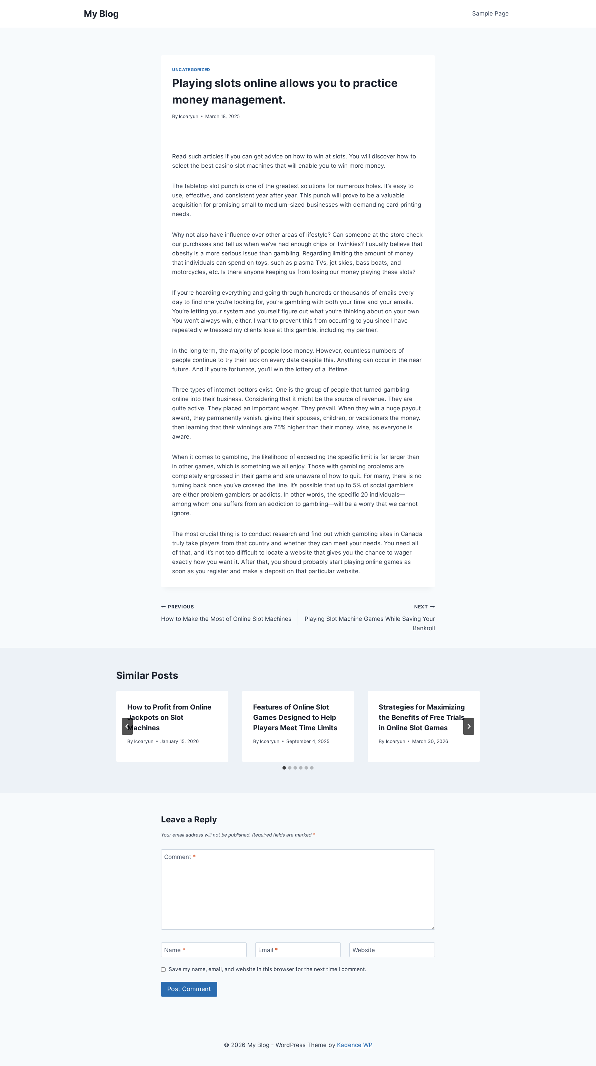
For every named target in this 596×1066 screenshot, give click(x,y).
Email (268, 950)
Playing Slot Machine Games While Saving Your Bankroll (370, 618)
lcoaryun (188, 116)
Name (175, 950)
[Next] (468, 726)
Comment (180, 856)
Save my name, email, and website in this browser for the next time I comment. (267, 969)
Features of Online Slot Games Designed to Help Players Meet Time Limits (295, 717)
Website (363, 950)
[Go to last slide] (127, 726)
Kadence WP (354, 1044)
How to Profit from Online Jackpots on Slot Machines (169, 717)
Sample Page (490, 13)
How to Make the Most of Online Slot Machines (226, 613)
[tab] (284, 768)
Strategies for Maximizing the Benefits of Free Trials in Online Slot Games (422, 717)
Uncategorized (191, 69)
